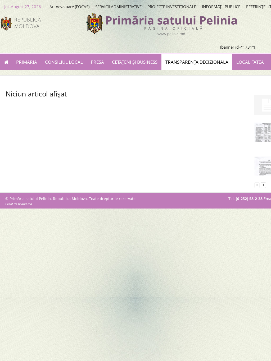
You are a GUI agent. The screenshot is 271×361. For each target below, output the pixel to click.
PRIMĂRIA (26, 62)
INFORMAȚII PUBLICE (221, 6)
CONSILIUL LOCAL (64, 62)
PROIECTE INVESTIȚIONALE (171, 6)
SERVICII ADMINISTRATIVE (118, 6)
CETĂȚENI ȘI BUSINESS (134, 62)
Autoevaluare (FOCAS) (69, 6)
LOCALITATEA (250, 62)
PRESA (97, 62)
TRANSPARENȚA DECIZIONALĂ (196, 62)
